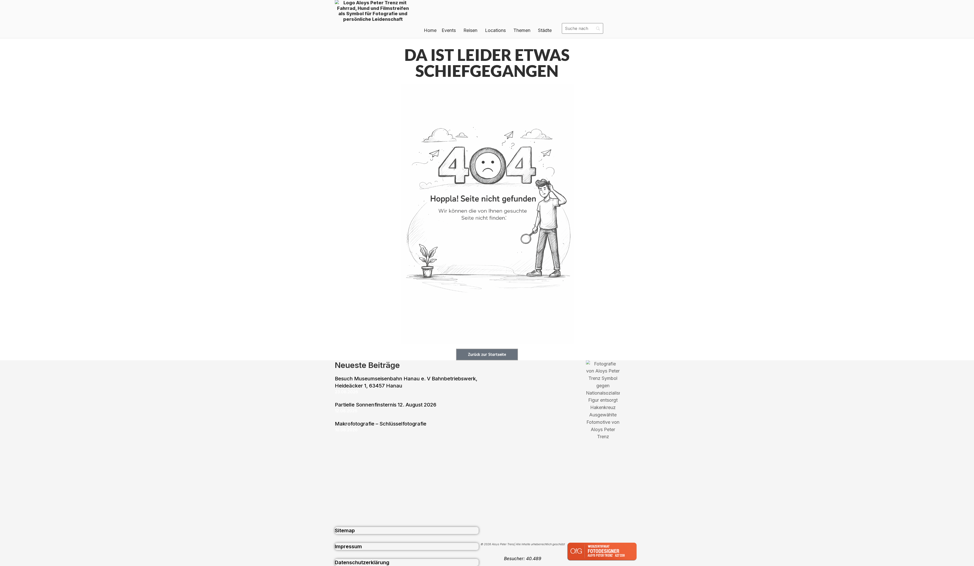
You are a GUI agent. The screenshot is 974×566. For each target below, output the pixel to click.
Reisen (470, 30)
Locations (495, 30)
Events (449, 30)
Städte (545, 30)
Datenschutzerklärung (362, 562)
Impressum (348, 546)
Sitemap (345, 530)
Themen (521, 30)
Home (430, 30)
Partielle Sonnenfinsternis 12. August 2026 (385, 405)
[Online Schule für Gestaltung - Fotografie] (603, 562)
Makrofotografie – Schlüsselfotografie (380, 424)
